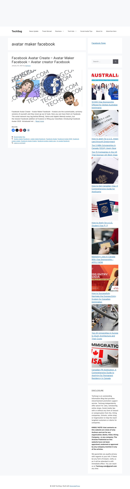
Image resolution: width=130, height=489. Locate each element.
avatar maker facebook (37, 139)
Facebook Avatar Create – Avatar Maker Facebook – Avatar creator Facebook (43, 60)
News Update (33, 31)
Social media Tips (86, 31)
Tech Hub (71, 31)
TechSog (17, 31)
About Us (99, 31)
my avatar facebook (63, 141)
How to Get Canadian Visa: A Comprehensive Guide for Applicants (105, 189)
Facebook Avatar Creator (29, 141)
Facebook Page (99, 43)
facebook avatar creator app (47, 141)
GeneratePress (75, 486)
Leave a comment (19, 143)
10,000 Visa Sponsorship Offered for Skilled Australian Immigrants (105, 105)
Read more (40, 121)
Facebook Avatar (51, 139)
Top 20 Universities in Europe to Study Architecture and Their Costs (105, 336)
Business (58, 31)
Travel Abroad (47, 31)
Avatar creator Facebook (22, 139)
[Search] (115, 61)
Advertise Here (111, 31)
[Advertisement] (57, 13)
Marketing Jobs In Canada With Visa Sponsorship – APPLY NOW (103, 259)
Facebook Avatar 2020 (65, 139)
